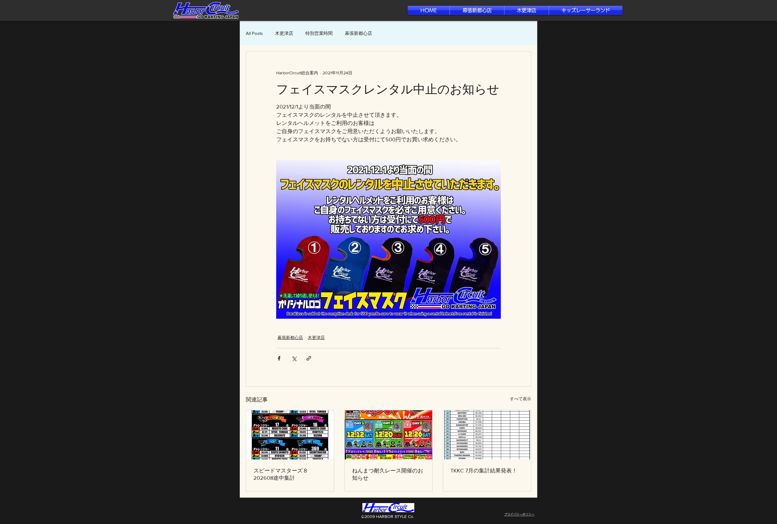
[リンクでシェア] (309, 358)
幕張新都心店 (358, 33)
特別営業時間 (319, 33)
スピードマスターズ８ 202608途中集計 (280, 474)
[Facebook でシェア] (279, 358)
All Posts (254, 33)
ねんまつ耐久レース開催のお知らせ (387, 474)
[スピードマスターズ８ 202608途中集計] (290, 434)
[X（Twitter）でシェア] (294, 358)
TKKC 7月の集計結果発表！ (483, 471)
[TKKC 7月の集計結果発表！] (487, 434)
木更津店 (284, 33)
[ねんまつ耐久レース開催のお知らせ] (389, 434)
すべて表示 (520, 398)
